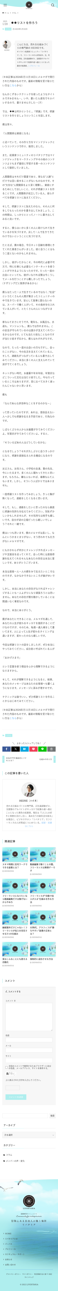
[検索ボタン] (53, 5)
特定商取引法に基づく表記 (43, 1274)
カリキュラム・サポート (15, 1254)
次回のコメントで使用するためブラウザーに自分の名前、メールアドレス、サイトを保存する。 (30, 1067)
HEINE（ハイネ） (29, 801)
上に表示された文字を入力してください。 (24, 1080)
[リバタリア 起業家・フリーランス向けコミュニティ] (29, 5)
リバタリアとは (11, 1239)
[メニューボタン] (5, 5)
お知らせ (8, 1259)
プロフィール (10, 1249)
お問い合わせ (10, 1265)
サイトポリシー (27, 1274)
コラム (8, 29)
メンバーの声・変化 (15, 1161)
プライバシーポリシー (13, 1274)
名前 (7, 1035)
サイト (8, 1056)
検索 (52, 1116)
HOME (8, 1233)
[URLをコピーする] (51, 749)
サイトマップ (29, 1277)
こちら (13, 85)
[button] (6, 749)
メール (8, 1046)
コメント (11, 1001)
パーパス (8, 1244)
